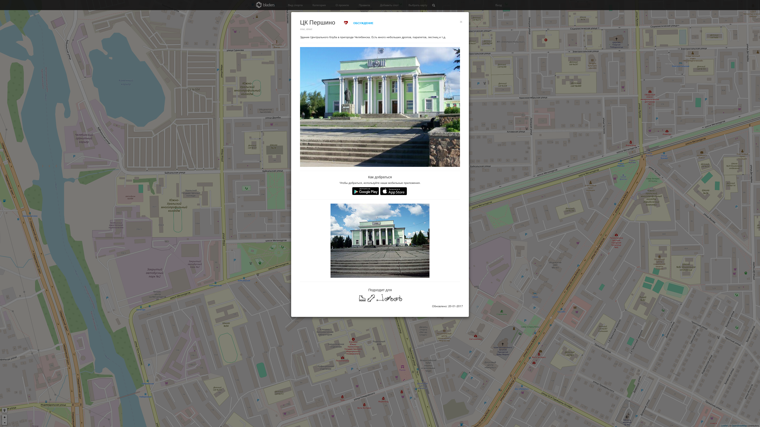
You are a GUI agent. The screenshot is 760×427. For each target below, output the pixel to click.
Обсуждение (363, 23)
